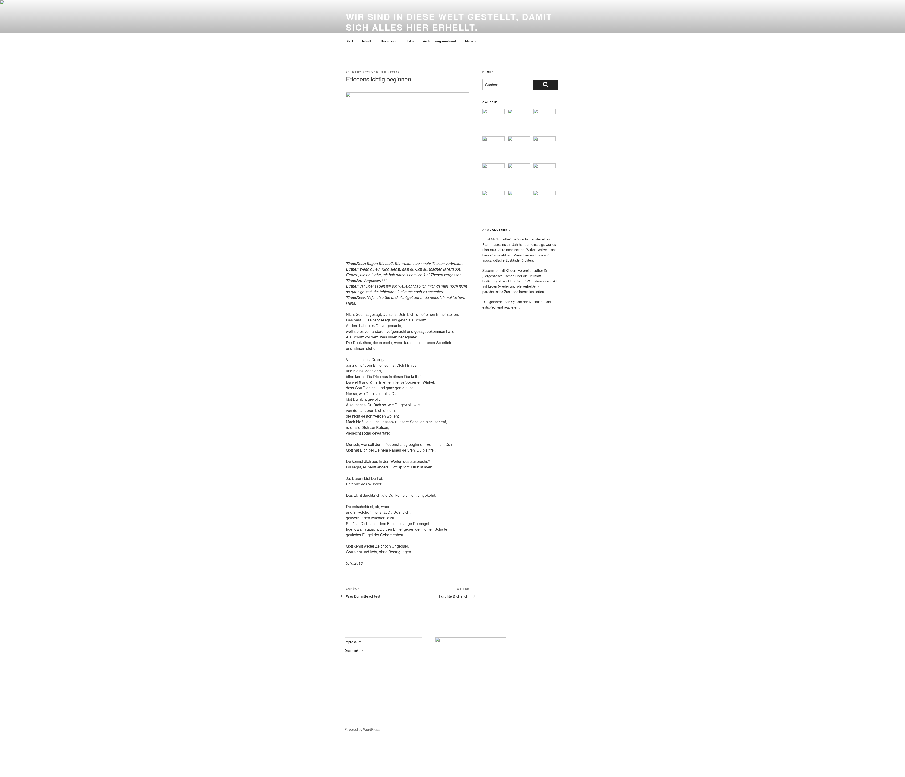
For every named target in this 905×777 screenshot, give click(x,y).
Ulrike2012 (390, 72)
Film (410, 41)
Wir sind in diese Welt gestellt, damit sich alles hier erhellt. (449, 21)
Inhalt (366, 41)
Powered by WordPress (362, 729)
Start (349, 41)
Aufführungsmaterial (439, 41)
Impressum (353, 641)
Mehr (469, 41)
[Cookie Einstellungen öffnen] (35, 774)
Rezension (389, 41)
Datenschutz (354, 650)
